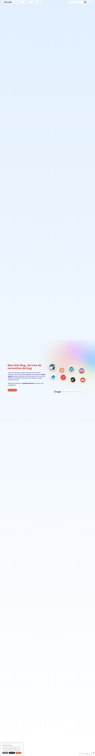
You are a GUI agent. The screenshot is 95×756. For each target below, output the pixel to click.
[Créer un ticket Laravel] (63, 378)
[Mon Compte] (90, 2)
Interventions (27, 2)
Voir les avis (80, 391)
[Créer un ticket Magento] (63, 369)
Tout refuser (12, 752)
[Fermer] (93, 752)
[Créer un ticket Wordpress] (72, 369)
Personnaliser (5, 752)
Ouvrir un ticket (12, 390)
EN (87, 2)
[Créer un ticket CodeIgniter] (82, 380)
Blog (39, 2)
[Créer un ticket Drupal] (53, 376)
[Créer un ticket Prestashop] (53, 367)
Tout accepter (18, 752)
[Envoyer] (81, 2)
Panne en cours (18, 2)
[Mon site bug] (7, 2)
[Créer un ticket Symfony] (73, 380)
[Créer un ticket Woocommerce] (81, 372)
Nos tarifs (34, 2)
